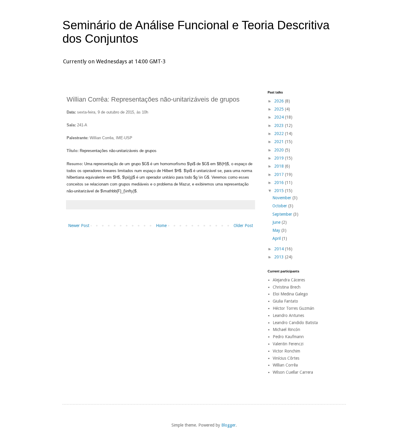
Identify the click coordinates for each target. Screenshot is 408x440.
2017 (279, 174)
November (282, 197)
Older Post (243, 225)
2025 (279, 109)
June (277, 222)
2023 (279, 125)
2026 (279, 101)
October (280, 205)
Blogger (228, 425)
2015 (279, 190)
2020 (279, 150)
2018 (279, 166)
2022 (279, 133)
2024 (279, 117)
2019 (279, 158)
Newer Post (78, 225)
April (277, 238)
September (282, 214)
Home (161, 225)
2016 (279, 182)
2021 (279, 141)
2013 (279, 257)
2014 (279, 248)
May (276, 230)
